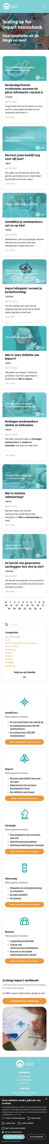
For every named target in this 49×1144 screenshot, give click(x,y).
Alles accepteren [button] (13, 1137)
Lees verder (16, 1115)
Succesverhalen (24, 1079)
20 (19, 608)
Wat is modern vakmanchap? (15, 495)
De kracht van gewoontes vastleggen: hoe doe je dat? (24, 564)
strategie (9, 97)
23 (35, 608)
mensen (8, 230)
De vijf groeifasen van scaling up (26, 722)
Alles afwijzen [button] (36, 1137)
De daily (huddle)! (19, 894)
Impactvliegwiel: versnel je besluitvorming (23, 290)
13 (22, 605)
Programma (24, 1076)
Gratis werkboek (24, 1095)
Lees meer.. (10, 117)
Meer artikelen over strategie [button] (24, 851)
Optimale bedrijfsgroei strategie (27, 845)
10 (6, 605)
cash (7, 640)
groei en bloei (11, 646)
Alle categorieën (12, 636)
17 (43, 605)
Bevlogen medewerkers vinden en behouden (21, 423)
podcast (8, 659)
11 (11, 605)
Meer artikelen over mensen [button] (24, 961)
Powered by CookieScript (11, 1141)
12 (16, 605)
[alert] (24, 1120)
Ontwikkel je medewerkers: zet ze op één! (24, 223)
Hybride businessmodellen (23, 841)
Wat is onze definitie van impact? (22, 356)
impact (8, 163)
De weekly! (15, 898)
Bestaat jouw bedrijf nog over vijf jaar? (22, 157)
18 (9, 608)
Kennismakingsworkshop (25, 1092)
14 (27, 605)
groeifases (10, 649)
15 (32, 605)
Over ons (24, 1083)
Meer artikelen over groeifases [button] (24, 742)
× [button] (46, 1099)
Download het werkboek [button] (24, 1000)
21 (25, 608)
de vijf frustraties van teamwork (21, 643)
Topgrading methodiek (22, 941)
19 (14, 608)
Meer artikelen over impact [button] (24, 798)
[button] (24, 1132)
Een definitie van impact (22, 792)
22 (30, 608)
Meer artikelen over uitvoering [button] (24, 904)
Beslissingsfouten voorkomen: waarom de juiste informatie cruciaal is (24, 88)
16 (38, 605)
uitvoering (9, 296)
